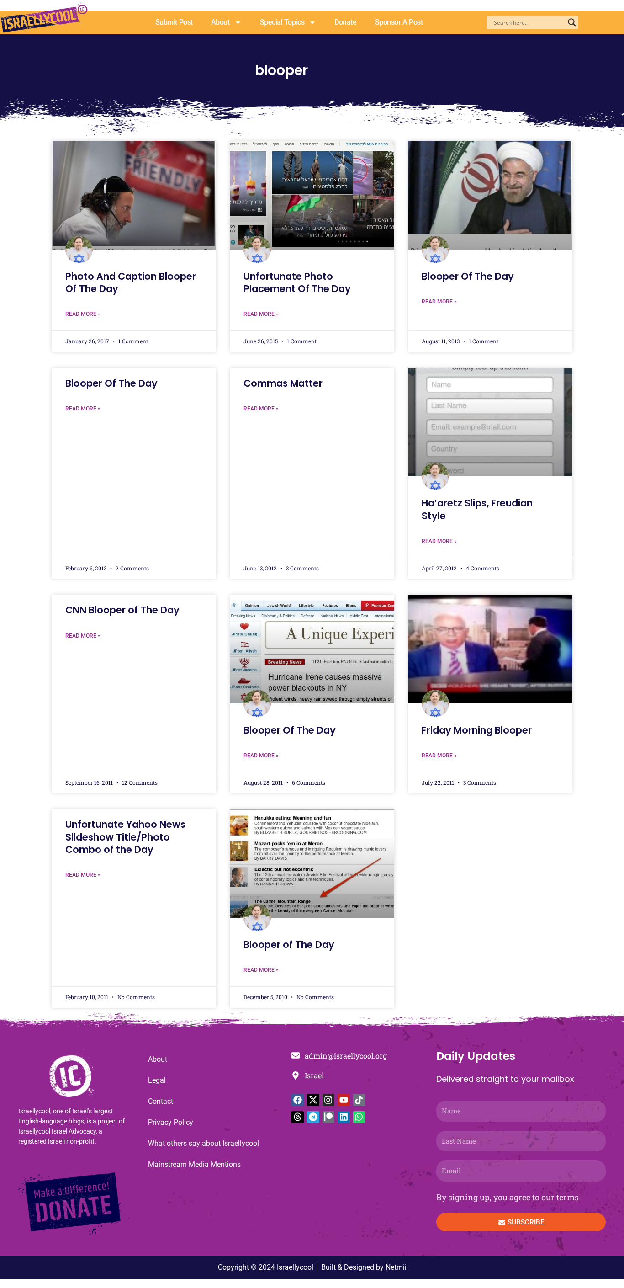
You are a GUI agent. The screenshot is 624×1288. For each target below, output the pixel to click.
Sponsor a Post (399, 22)
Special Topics (282, 22)
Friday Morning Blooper (477, 730)
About (220, 22)
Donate (345, 22)
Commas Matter (283, 383)
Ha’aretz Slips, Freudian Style (477, 509)
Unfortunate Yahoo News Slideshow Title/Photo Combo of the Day (125, 837)
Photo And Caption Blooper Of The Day (130, 282)
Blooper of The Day (288, 944)
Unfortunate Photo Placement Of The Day (297, 282)
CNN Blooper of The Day (122, 610)
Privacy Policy (170, 1122)
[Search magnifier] (572, 22)
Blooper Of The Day (468, 276)
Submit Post (174, 22)
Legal (157, 1080)
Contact (160, 1101)
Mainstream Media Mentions (194, 1164)
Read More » (82, 314)
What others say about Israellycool (203, 1143)
